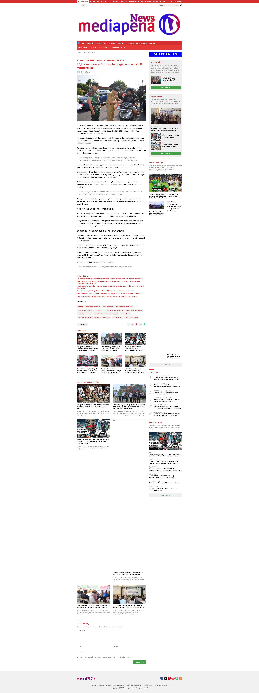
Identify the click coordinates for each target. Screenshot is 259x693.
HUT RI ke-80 (100, 310)
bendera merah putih (93, 307)
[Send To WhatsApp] (144, 324)
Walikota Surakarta (131, 317)
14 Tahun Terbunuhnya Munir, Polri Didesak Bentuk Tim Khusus (163, 489)
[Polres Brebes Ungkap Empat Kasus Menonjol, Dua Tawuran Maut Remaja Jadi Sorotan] (87, 361)
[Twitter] (165, 678)
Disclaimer (120, 685)
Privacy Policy (111, 685)
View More (165, 87)
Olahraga (121, 43)
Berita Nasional (87, 43)
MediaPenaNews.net (101, 314)
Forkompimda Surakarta (124, 307)
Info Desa (93, 47)
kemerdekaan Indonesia (115, 310)
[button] (177, 5)
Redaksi (93, 685)
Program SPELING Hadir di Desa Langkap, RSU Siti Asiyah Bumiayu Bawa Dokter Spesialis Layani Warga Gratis (165, 129)
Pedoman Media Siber (133, 685)
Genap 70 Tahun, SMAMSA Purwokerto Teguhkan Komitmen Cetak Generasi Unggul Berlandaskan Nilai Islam (166, 415)
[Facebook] (161, 678)
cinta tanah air (108, 307)
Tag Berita (130, 43)
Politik (105, 43)
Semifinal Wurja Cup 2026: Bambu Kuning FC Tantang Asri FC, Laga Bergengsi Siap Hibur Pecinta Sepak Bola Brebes (164, 196)
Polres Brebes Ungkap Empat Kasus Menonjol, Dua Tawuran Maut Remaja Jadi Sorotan (106, 291)
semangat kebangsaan (102, 317)
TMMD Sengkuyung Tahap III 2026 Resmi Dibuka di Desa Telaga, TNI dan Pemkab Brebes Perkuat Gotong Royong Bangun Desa (109, 282)
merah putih (114, 314)
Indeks (84, 5)
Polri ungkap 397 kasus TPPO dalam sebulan (164, 483)
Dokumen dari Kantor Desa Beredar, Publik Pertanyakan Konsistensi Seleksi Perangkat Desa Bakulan (166, 378)
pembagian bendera (85, 317)
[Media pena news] (129, 24)
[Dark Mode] (181, 5)
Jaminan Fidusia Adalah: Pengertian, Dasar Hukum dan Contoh (166, 393)
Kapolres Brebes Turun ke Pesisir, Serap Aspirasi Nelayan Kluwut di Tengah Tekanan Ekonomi (108, 294)
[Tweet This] (132, 324)
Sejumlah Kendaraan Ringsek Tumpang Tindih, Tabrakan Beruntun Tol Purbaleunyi (167, 400)
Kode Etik (101, 685)
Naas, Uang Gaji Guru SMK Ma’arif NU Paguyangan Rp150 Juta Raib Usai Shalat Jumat (165, 469)
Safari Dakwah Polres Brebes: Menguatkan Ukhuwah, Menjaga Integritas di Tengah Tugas (107, 296)
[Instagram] (173, 678)
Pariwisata (115, 47)
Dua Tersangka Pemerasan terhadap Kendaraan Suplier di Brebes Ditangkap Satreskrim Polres (162, 476)
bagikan (80, 307)
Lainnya (152, 43)
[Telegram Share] (140, 324)
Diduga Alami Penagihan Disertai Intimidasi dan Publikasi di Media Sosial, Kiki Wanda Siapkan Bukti (110, 279)
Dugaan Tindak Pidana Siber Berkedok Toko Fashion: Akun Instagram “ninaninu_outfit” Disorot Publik (170, 145)
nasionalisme (125, 314)
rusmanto (84, 71)
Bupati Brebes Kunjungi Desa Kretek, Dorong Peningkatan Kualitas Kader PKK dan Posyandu (167, 407)
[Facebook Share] (128, 324)
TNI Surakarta (117, 317)
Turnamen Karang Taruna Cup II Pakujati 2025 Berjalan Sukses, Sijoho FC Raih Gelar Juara (156, 213)
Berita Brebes (82, 47)
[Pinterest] (169, 678)
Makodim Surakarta (84, 314)
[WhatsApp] (176, 678)
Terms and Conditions (161, 685)
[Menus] (78, 5)
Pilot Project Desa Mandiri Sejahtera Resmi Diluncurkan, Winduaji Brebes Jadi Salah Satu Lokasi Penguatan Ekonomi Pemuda (171, 1)
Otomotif (112, 43)
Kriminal (98, 43)
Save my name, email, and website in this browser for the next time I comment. (105, 657)
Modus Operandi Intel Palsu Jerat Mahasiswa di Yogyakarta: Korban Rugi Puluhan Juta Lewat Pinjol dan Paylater (110, 287)
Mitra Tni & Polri (104, 47)
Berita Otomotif (141, 43)
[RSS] (180, 678)
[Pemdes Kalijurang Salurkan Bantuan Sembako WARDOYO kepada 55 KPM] (156, 80)
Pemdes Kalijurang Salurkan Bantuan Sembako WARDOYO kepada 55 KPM (95, 1)
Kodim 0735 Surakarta (134, 310)
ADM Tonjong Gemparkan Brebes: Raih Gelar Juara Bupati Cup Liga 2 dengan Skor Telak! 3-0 (174, 356)
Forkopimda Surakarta (85, 310)
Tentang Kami (147, 685)
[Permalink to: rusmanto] (78, 72)
